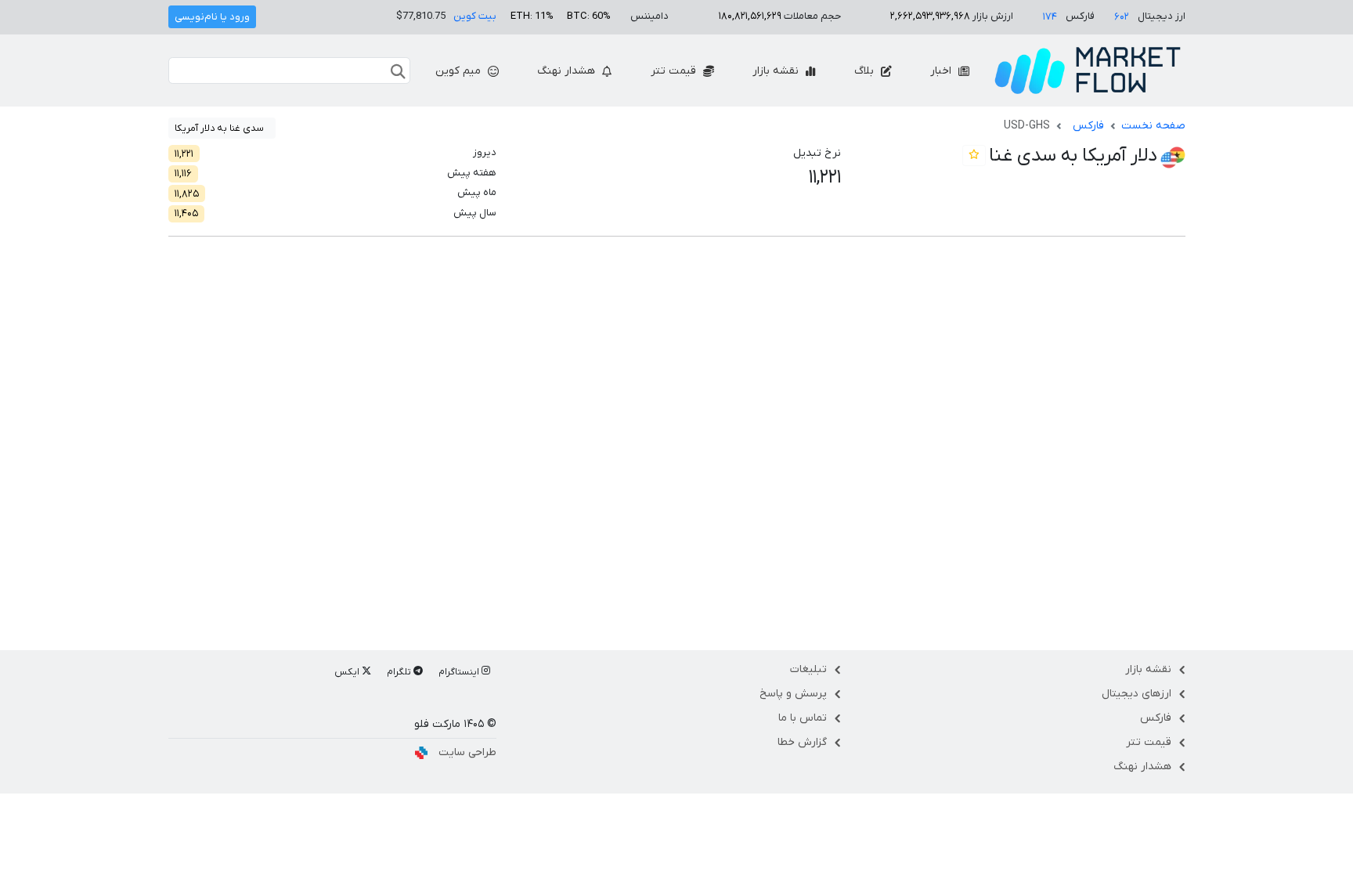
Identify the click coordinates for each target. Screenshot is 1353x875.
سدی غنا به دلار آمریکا (219, 128)
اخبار (942, 70)
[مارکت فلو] (1087, 70)
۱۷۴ (1050, 17)
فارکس (1088, 125)
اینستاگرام (460, 672)
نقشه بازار (777, 70)
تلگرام (400, 672)
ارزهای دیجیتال (1136, 693)
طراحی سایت (467, 752)
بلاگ (865, 70)
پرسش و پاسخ (793, 693)
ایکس (348, 672)
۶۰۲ (1121, 17)
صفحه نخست (1153, 125)
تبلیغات (808, 669)
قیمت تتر (675, 70)
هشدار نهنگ (567, 70)
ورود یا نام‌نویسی (212, 17)
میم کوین (459, 70)
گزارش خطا (802, 742)
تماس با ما (802, 717)
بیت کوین (474, 16)
